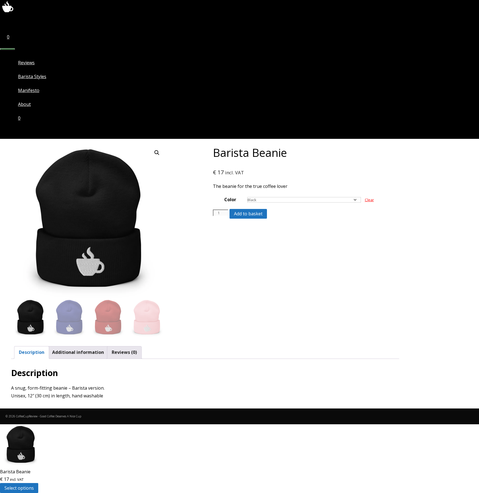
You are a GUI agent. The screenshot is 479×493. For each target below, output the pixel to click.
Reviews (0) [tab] (124, 352)
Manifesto (28, 90)
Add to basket (248, 214)
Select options (19, 488)
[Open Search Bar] (7, 23)
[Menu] (7, 49)
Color (230, 199)
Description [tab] (31, 352)
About (24, 104)
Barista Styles (32, 76)
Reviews (26, 63)
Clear (369, 199)
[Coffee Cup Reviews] (7, 12)
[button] (157, 153)
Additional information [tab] (78, 352)
